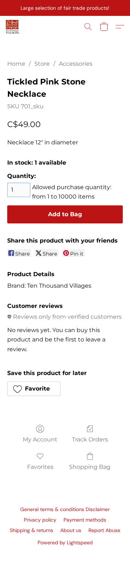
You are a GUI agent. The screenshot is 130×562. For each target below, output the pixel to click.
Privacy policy (40, 520)
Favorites (40, 466)
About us (70, 530)
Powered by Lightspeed (65, 542)
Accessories (75, 63)
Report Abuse (104, 530)
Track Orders (90, 439)
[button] (13, 27)
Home (16, 63)
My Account (40, 439)
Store (42, 63)
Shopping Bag (89, 466)
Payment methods (85, 520)
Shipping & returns (31, 530)
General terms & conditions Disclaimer (65, 509)
